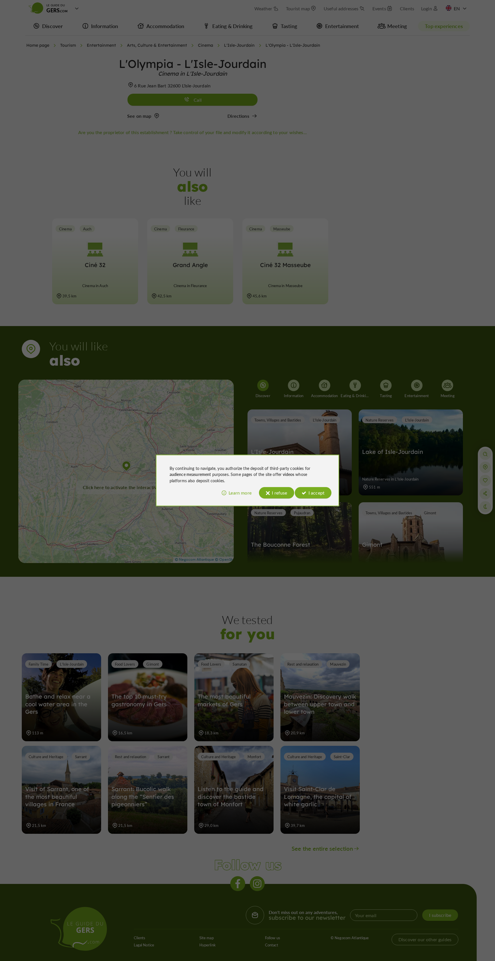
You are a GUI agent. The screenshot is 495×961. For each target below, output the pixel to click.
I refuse (279, 493)
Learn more (240, 493)
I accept (317, 493)
